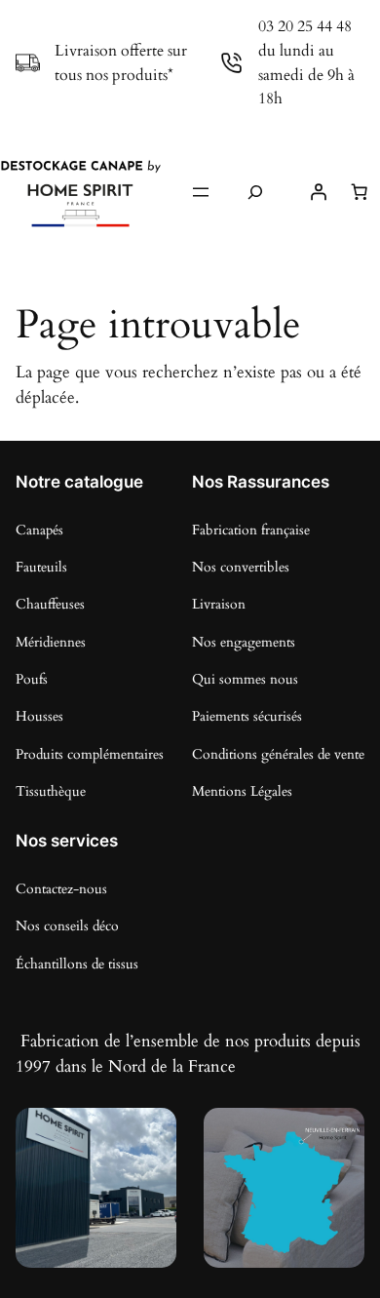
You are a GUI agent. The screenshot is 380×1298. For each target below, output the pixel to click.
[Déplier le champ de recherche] (255, 192)
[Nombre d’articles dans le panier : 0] (359, 192)
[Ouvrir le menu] (200, 192)
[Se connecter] (318, 192)
